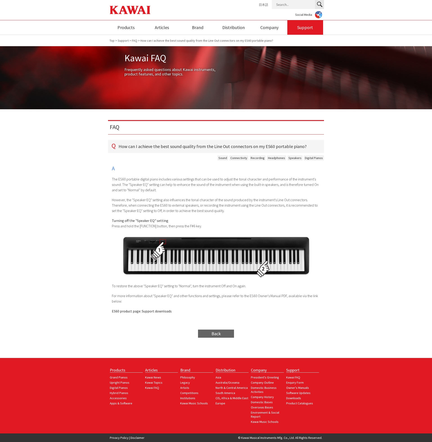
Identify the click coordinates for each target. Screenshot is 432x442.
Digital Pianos (314, 158)
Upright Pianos (119, 382)
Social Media (303, 15)
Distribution (233, 27)
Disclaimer (137, 438)
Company (269, 27)
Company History (262, 397)
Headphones (276, 158)
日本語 (263, 5)
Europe (220, 403)
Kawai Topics (153, 382)
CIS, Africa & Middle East (232, 398)
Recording (258, 158)
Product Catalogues (299, 403)
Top (112, 41)
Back (216, 333)
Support (305, 27)
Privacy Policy (119, 438)
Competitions (189, 393)
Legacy (185, 382)
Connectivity (238, 158)
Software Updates (298, 393)
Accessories (118, 398)
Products (126, 27)
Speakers (295, 158)
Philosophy (187, 377)
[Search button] (319, 4)
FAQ (134, 41)
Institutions (187, 398)
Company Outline (262, 382)
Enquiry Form (295, 382)
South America (225, 393)
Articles (162, 27)
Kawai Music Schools (194, 403)
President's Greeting (265, 377)
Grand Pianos (119, 377)
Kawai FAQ (152, 388)
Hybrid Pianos (119, 393)
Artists (184, 388)
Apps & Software (121, 403)
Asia (218, 377)
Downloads (293, 398)
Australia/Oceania (227, 382)
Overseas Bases (262, 407)
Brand (197, 27)
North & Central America (232, 388)
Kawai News (153, 377)
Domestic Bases (262, 402)
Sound (222, 158)
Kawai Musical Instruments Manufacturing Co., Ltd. (130, 10)
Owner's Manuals (297, 388)
